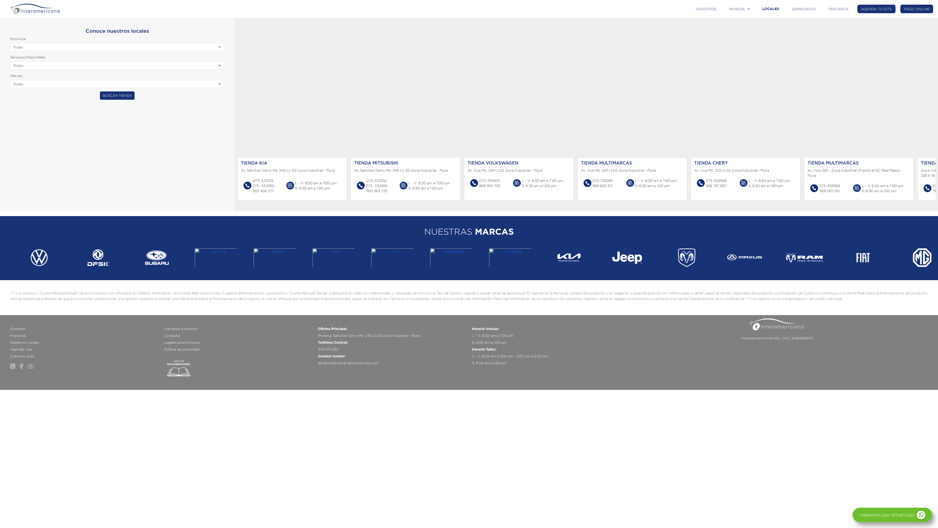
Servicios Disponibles (27, 57)
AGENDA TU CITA (876, 9)
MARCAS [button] (737, 9)
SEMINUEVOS (804, 9)
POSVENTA (839, 9)
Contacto (172, 335)
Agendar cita (21, 349)
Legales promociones (182, 342)
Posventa (18, 335)
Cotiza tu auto (22, 356)
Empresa (17, 328)
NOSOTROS (706, 9)
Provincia (18, 39)
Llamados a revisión (180, 328)
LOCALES (770, 9)
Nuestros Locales (24, 342)
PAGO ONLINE (916, 9)
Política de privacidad (182, 349)
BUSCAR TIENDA (117, 95)
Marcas (16, 75)
